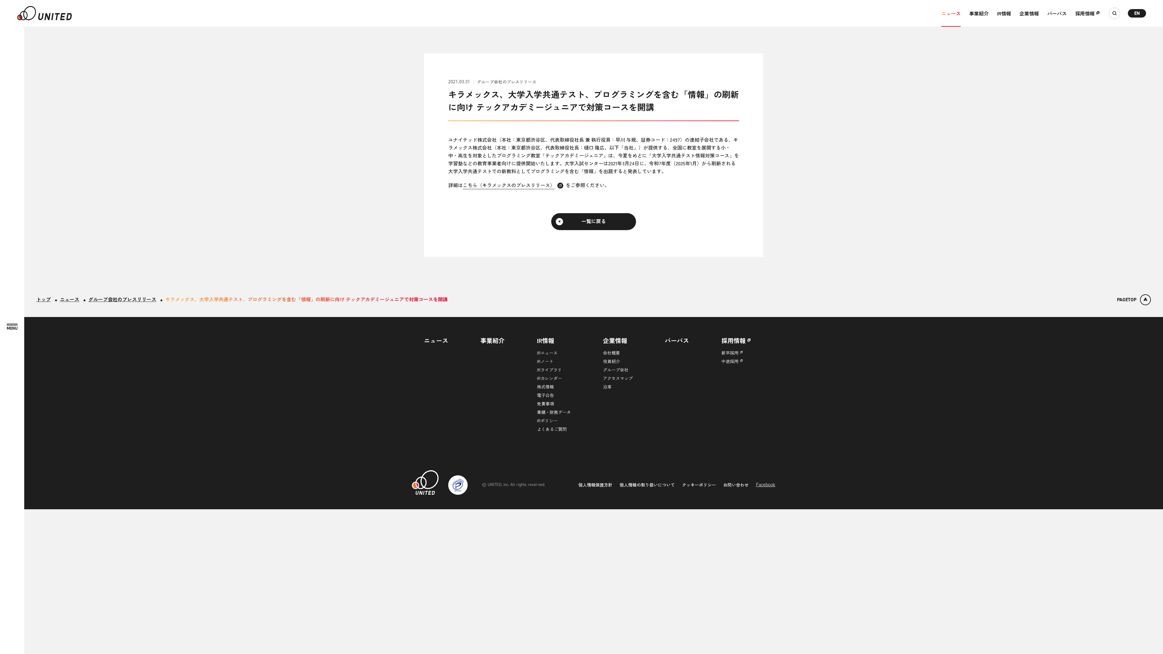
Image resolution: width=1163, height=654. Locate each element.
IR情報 (1004, 13)
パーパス (1057, 13)
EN (1137, 13)
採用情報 (1085, 13)
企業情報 (1029, 13)
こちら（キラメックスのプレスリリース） (509, 185)
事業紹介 (979, 13)
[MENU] (12, 327)
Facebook (765, 484)
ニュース (951, 13)
